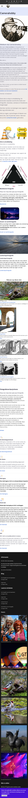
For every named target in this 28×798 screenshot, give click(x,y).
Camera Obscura (3, 357)
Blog (1, 306)
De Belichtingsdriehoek (6, 439)
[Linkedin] (16, 1)
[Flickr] (21, 1)
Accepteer (4, 795)
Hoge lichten (2, 334)
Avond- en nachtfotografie (8, 222)
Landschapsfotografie (6, 255)
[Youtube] (14, 1)
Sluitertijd (3, 502)
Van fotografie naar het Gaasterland (7, 302)
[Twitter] (9, 1)
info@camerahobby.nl (14, 2)
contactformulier (11, 118)
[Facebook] (6, 1)
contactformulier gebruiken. (9, 161)
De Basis (2, 430)
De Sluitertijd (3, 524)
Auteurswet (5, 565)
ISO (1, 533)
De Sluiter (3, 459)
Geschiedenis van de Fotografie (7, 377)
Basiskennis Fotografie (7, 188)
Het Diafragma (4, 494)
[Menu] (2, 6)
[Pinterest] (11, 1)
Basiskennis (3, 204)
